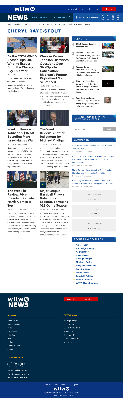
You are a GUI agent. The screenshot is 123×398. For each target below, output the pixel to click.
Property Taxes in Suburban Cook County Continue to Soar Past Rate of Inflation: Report (87, 71)
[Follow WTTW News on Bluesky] (118, 17)
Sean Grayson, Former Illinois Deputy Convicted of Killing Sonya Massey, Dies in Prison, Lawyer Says (87, 102)
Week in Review (84, 279)
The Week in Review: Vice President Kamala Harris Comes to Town (20, 198)
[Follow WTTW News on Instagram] (113, 17)
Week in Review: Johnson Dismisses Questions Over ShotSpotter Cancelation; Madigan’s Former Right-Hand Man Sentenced (54, 69)
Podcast (82, 17)
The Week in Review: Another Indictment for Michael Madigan (53, 135)
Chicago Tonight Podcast (17, 370)
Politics (65, 24)
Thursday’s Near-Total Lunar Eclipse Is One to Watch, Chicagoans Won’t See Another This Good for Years (87, 86)
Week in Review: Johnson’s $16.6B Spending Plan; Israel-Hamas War (20, 135)
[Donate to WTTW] (61, 389)
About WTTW (65, 385)
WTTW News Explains (87, 283)
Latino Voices (82, 272)
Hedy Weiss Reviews (86, 265)
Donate (108, 9)
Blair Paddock (23, 144)
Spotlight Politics (84, 276)
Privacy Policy (52, 395)
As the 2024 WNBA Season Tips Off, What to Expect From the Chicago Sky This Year (22, 63)
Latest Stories (12, 320)
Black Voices (82, 255)
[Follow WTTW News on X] (108, 17)
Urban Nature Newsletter (17, 377)
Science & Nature (76, 24)
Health (57, 24)
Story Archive (58, 17)
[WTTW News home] (18, 17)
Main (34, 17)
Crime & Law (39, 24)
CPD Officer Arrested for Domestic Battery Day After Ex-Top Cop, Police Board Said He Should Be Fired (88, 56)
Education (49, 24)
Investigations (83, 269)
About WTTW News (72, 328)
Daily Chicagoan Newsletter (18, 374)
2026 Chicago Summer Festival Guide (86, 45)
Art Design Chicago (85, 248)
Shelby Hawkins (24, 75)
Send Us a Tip (70, 335)
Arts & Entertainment (15, 24)
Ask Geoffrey (82, 251)
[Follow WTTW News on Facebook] (103, 17)
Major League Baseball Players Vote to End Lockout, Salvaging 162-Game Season (54, 198)
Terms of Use (62, 395)
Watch (43, 17)
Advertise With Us (71, 338)
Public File (71, 395)
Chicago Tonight (84, 258)
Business (28, 24)
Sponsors (68, 342)
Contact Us (68, 331)
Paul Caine (55, 86)
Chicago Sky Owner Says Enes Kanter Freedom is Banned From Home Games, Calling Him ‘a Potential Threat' (93, 159)
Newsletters (95, 17)
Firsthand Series (84, 262)
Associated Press (57, 209)
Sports (87, 24)
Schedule (48, 385)
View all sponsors (94, 199)
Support (75, 385)
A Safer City (82, 244)
